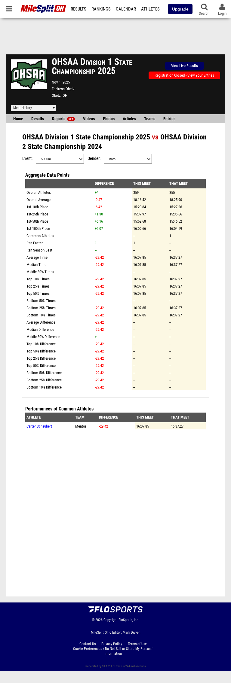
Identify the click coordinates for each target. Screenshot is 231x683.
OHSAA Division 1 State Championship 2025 (86, 137)
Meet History (22, 108)
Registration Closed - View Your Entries (184, 75)
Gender (94, 158)
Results (78, 9)
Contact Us (87, 644)
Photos (109, 118)
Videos (89, 118)
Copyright (110, 620)
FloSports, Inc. (129, 620)
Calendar (126, 9)
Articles (129, 118)
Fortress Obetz (63, 89)
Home (18, 118)
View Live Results (184, 65)
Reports (62, 118)
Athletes (150, 9)
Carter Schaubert (39, 426)
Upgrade (180, 9)
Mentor (80, 426)
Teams (149, 118)
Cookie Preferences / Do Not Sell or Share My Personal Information (113, 651)
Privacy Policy (111, 644)
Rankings (101, 9)
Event (27, 158)
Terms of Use (137, 644)
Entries (169, 118)
